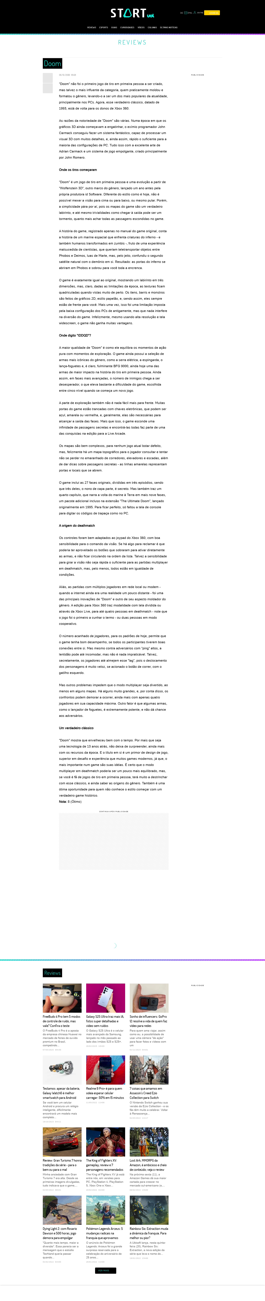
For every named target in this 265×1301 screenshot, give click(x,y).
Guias (114, 27)
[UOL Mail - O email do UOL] (188, 13)
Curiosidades (127, 27)
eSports (103, 27)
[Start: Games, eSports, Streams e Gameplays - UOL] (129, 12)
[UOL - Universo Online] (150, 15)
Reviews (91, 27)
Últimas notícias (169, 27)
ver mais (103, 1270)
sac (181, 13)
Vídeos (141, 27)
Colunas (152, 27)
